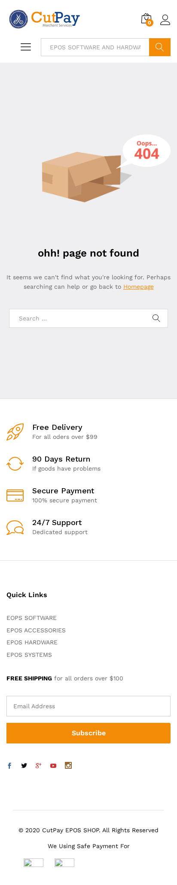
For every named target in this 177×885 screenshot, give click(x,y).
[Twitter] (24, 766)
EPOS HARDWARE (32, 642)
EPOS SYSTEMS (29, 654)
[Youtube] (53, 766)
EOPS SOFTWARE (31, 617)
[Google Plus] (38, 766)
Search (160, 47)
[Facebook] (9, 766)
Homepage (138, 286)
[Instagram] (68, 766)
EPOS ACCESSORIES (36, 630)
